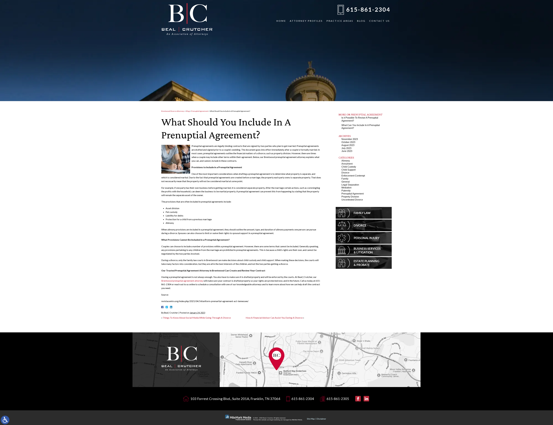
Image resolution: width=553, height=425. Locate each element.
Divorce (345, 172)
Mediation (346, 187)
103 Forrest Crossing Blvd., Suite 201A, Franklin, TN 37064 (235, 399)
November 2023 (349, 139)
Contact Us (379, 20)
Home (281, 20)
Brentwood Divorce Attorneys (172, 111)
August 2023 (347, 145)
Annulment (347, 164)
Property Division (350, 196)
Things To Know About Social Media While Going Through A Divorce (197, 317)
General (345, 181)
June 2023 (346, 151)
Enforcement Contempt (353, 175)
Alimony (345, 161)
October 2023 (348, 142)
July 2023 (346, 148)
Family (344, 178)
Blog (361, 20)
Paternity (346, 190)
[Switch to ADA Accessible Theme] (5, 420)
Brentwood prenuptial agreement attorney (182, 280)
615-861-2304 (368, 9)
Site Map (311, 419)
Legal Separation (350, 185)
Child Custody (348, 167)
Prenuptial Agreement (199, 111)
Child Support (348, 170)
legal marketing (275, 420)
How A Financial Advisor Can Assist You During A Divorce (274, 317)
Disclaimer (321, 419)
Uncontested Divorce (352, 199)
